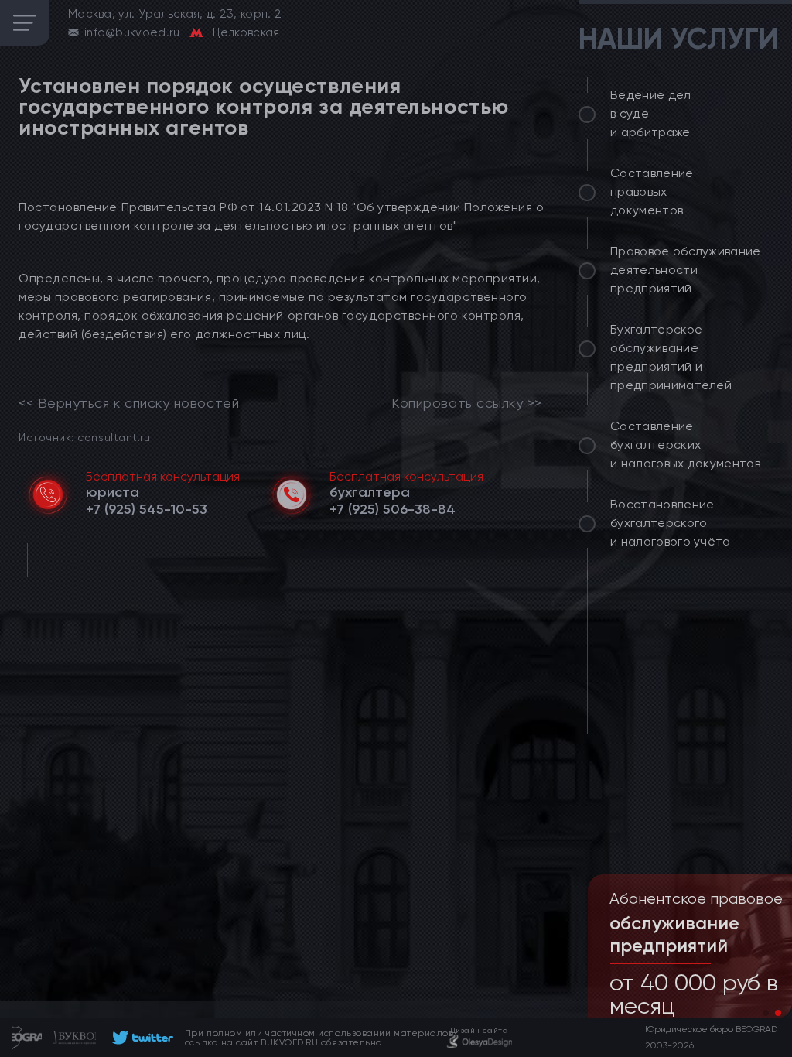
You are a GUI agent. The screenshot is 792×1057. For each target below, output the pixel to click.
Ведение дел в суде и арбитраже (650, 113)
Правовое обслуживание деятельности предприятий (685, 270)
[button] (766, 1013)
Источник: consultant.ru (84, 437)
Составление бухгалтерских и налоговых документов (685, 444)
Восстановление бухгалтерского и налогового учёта (670, 523)
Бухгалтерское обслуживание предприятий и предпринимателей (671, 357)
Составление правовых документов (652, 191)
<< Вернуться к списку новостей (129, 403)
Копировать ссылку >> (466, 403)
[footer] (140, 1038)
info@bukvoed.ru (132, 32)
